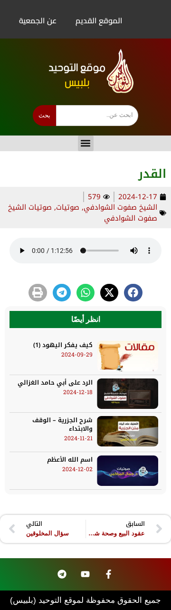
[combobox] (97, 115)
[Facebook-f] (108, 574)
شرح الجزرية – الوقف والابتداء (62, 424)
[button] (86, 143)
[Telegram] (62, 574)
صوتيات (67, 207)
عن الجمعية (38, 20)
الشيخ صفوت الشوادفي (120, 207)
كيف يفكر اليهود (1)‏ (63, 345)
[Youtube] (85, 574)
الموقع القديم (99, 20)
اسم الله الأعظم (70, 459)
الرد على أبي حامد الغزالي (55, 382)
